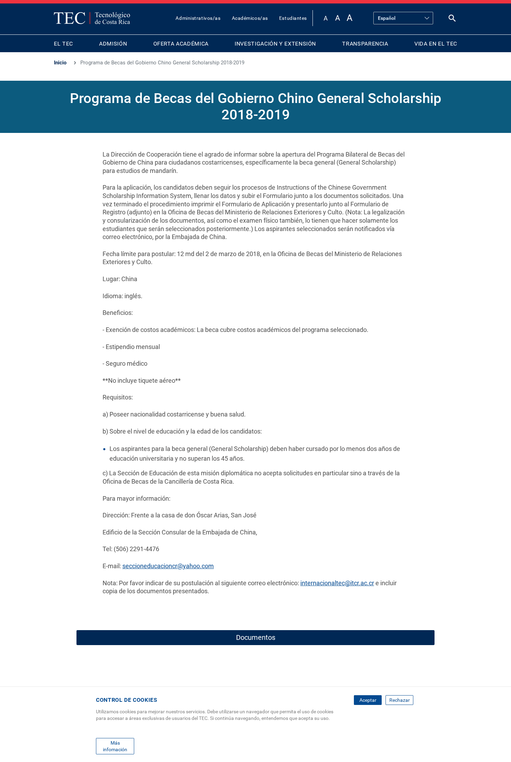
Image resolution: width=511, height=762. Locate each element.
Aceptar (367, 700)
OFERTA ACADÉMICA (181, 43)
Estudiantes (293, 18)
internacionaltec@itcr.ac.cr (337, 583)
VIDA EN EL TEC (435, 43)
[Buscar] (452, 19)
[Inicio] (92, 18)
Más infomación (115, 746)
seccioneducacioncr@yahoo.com (168, 566)
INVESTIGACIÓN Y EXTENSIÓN (275, 43)
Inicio (60, 62)
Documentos (255, 637)
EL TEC (63, 43)
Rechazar (399, 700)
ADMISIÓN (113, 43)
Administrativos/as (198, 18)
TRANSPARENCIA (365, 43)
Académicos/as (250, 18)
